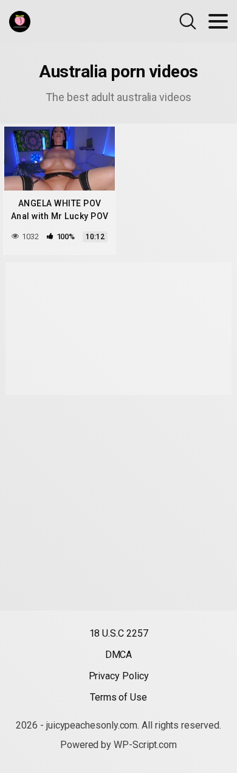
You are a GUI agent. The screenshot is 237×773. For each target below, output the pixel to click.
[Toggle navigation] (218, 21)
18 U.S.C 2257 (118, 633)
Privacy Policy (119, 676)
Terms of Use (118, 697)
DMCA (118, 654)
